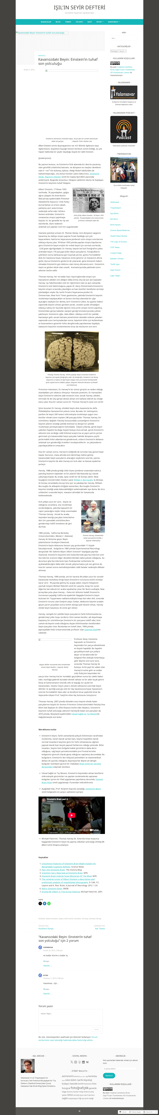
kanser (76, 1092)
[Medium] (87, 1062)
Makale (42, 55)
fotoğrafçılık (80, 1088)
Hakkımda (113, 22)
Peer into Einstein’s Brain (53, 870)
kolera (86, 1092)
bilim (67, 1080)
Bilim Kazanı (115, 225)
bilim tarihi (69, 918)
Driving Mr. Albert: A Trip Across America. (61, 891)
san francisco (89, 1095)
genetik (93, 1088)
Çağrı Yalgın (115, 275)
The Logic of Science (118, 242)
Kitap (99, 22)
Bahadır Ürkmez (117, 258)
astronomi (68, 1076)
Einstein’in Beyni (93, 788)
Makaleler (46, 22)
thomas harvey (95, 918)
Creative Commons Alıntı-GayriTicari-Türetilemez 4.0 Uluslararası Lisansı (122, 70)
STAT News (115, 247)
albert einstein (52, 918)
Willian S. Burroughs (83, 480)
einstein (77, 918)
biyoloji (88, 1080)
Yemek (68, 22)
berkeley (92, 1076)
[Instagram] (75, 1062)
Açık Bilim (114, 213)
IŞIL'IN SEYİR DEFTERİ (79, 7)
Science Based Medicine (120, 230)
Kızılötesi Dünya (46, 927)
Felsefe (79, 22)
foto (94, 1083)
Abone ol (109, 1075)
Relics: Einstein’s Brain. (52, 888)
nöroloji (85, 918)
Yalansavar (114, 202)
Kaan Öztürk (115, 270)
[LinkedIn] (83, 1062)
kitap (81, 1092)
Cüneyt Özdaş (115, 253)
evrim (81, 1083)
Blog (58, 22)
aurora (77, 1076)
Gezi (90, 22)
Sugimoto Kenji (90, 629)
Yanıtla (46, 965)
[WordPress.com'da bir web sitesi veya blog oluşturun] (79, 1111)
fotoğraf (66, 1088)
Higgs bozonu (67, 1092)
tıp (80, 1098)
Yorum (96, 1029)
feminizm (88, 1084)
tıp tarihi (85, 1098)
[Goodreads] (79, 1062)
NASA (70, 1094)
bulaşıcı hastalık (70, 1083)
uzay (91, 1098)
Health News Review (118, 236)
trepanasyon (73, 1098)
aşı (87, 1076)
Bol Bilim (114, 219)
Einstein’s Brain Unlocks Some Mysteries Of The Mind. (67, 876)
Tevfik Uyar (115, 264)
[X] (71, 1062)
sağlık (65, 1098)
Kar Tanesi (99, 927)
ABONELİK (120, 1056)
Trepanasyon (115, 208)
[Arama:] (123, 38)
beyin (61, 918)
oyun (82, 1095)
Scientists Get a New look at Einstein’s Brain (62, 873)
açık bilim (82, 1076)
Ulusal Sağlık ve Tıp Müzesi (84, 714)
